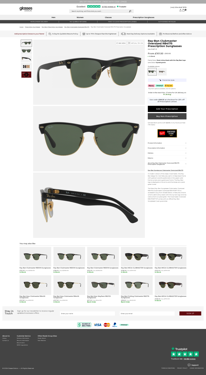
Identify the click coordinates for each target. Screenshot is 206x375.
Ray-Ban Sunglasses (162, 188)
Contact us (5, 340)
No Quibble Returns (78, 22)
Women (80, 17)
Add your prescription (167, 109)
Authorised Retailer (167, 22)
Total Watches (42, 340)
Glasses (108, 17)
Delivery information (23, 338)
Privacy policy (182, 368)
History (4, 338)
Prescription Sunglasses (143, 17)
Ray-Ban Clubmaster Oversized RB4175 (76, 27)
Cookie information (197, 368)
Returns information (23, 340)
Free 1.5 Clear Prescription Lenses (122, 22)
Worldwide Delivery (39, 22)
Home (21, 27)
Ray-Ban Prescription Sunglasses (52, 27)
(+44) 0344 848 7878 (178, 7)
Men (53, 17)
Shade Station (42, 338)
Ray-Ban (180, 180)
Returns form (21, 343)
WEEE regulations (22, 345)
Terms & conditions (168, 368)
